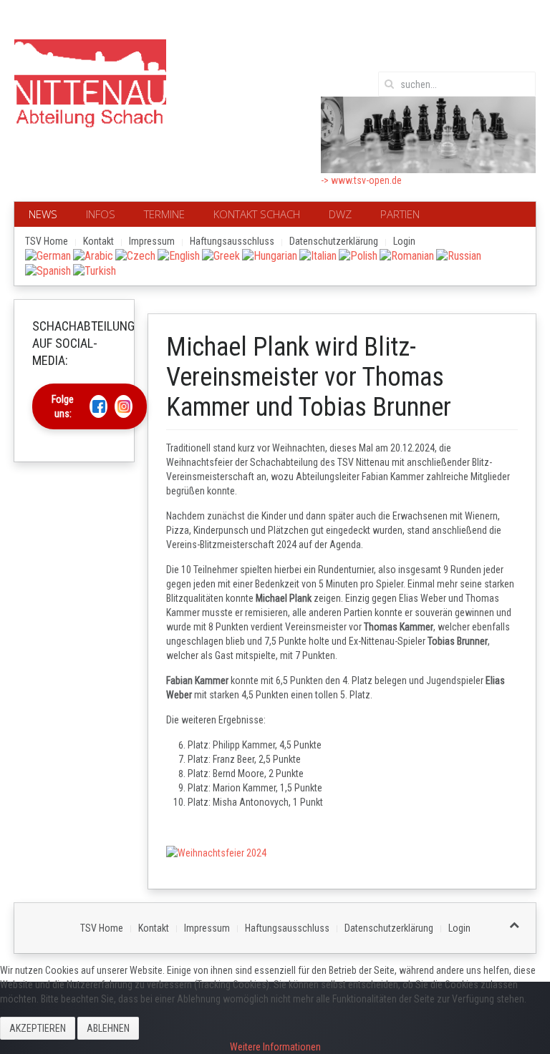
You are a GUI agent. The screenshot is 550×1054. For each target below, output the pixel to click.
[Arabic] (93, 255)
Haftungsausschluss (232, 241)
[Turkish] (94, 270)
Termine (164, 214)
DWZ (340, 214)
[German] (48, 255)
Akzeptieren (37, 1028)
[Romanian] (407, 255)
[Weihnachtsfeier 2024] (216, 852)
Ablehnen (108, 1028)
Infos (100, 214)
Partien (400, 214)
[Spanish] (48, 270)
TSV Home (46, 241)
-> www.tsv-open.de (361, 180)
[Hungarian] (269, 255)
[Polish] (358, 255)
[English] (179, 255)
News (43, 214)
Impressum (152, 241)
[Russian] (458, 255)
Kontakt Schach (256, 214)
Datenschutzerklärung (333, 241)
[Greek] (221, 255)
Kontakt (98, 241)
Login (404, 241)
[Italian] (318, 255)
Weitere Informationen (275, 1047)
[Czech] (135, 255)
